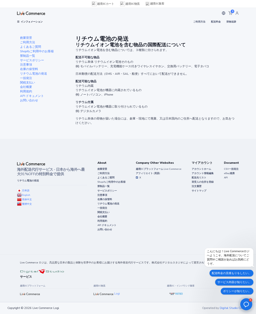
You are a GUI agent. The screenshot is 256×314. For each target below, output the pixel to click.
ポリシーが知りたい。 (237, 291)
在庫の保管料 (29, 69)
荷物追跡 (231, 21)
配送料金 (216, 21)
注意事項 (26, 65)
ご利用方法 (199, 21)
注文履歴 (196, 186)
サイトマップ (199, 190)
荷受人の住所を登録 (203, 182)
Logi (116, 294)
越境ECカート (105, 3)
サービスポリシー (32, 60)
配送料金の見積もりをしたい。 (231, 273)
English (26, 195)
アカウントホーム (201, 169)
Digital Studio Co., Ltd (234, 308)
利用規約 (26, 91)
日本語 (25, 190)
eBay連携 (229, 173)
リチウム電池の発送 (33, 74)
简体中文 (27, 199)
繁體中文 (27, 204)
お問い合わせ (29, 100)
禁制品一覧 (27, 56)
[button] (223, 13)
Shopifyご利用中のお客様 (37, 51)
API (226, 177)
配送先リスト (199, 177)
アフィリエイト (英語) (148, 173)
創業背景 (26, 38)
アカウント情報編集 (203, 173)
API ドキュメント (32, 96)
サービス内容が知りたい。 (234, 282)
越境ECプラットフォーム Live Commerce (158, 169)
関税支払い (27, 83)
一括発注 (26, 78)
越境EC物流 (132, 3)
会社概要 (26, 87)
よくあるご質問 (30, 47)
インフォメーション (32, 21)
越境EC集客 (156, 3)
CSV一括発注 (231, 169)
